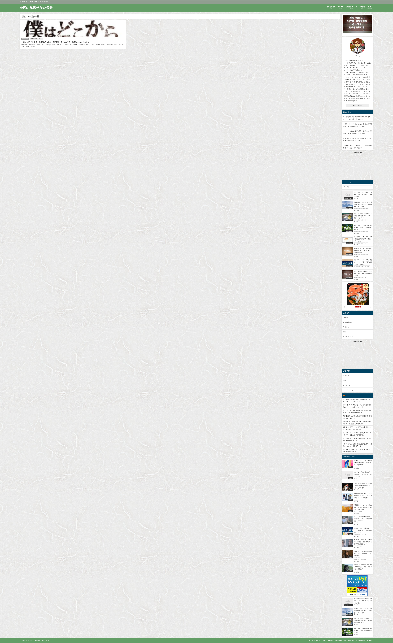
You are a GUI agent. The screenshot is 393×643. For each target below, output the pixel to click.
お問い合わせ (357, 105)
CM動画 (345, 317)
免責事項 (37, 640)
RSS (346, 395)
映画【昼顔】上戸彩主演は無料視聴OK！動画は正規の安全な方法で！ (357, 417)
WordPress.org (348, 390)
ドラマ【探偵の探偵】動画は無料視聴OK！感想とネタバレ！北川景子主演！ (357, 445)
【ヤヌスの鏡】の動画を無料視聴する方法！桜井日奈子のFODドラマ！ (357, 439)
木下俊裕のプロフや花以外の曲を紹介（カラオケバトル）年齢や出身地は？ (357, 400)
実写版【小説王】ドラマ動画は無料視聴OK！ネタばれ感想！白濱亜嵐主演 (357, 428)
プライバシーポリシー (26, 640)
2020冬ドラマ (33, 38)
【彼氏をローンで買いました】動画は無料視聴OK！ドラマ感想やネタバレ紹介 (357, 406)
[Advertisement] (357, 166)
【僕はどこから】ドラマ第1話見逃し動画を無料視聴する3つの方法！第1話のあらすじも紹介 (55, 42)
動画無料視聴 (25, 38)
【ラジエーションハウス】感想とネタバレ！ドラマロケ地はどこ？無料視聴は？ (357, 434)
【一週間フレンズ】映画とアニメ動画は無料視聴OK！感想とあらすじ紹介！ (357, 423)
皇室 (344, 332)
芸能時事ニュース (349, 336)
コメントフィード (349, 385)
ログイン (346, 375)
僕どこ (40, 38)
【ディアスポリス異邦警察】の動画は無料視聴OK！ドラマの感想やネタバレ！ (357, 411)
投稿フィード (347, 380)
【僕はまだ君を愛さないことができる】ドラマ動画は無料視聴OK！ (357, 450)
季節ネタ (346, 327)
